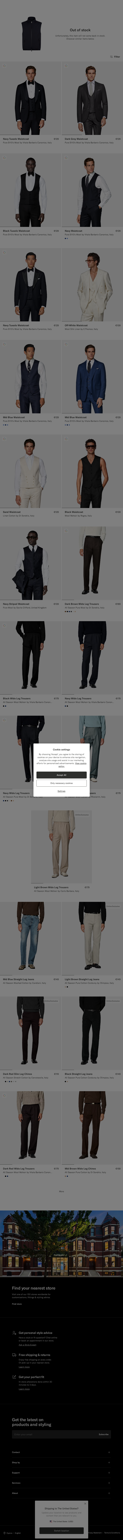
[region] (61, 770)
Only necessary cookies (61, 783)
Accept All (61, 775)
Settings (61, 791)
